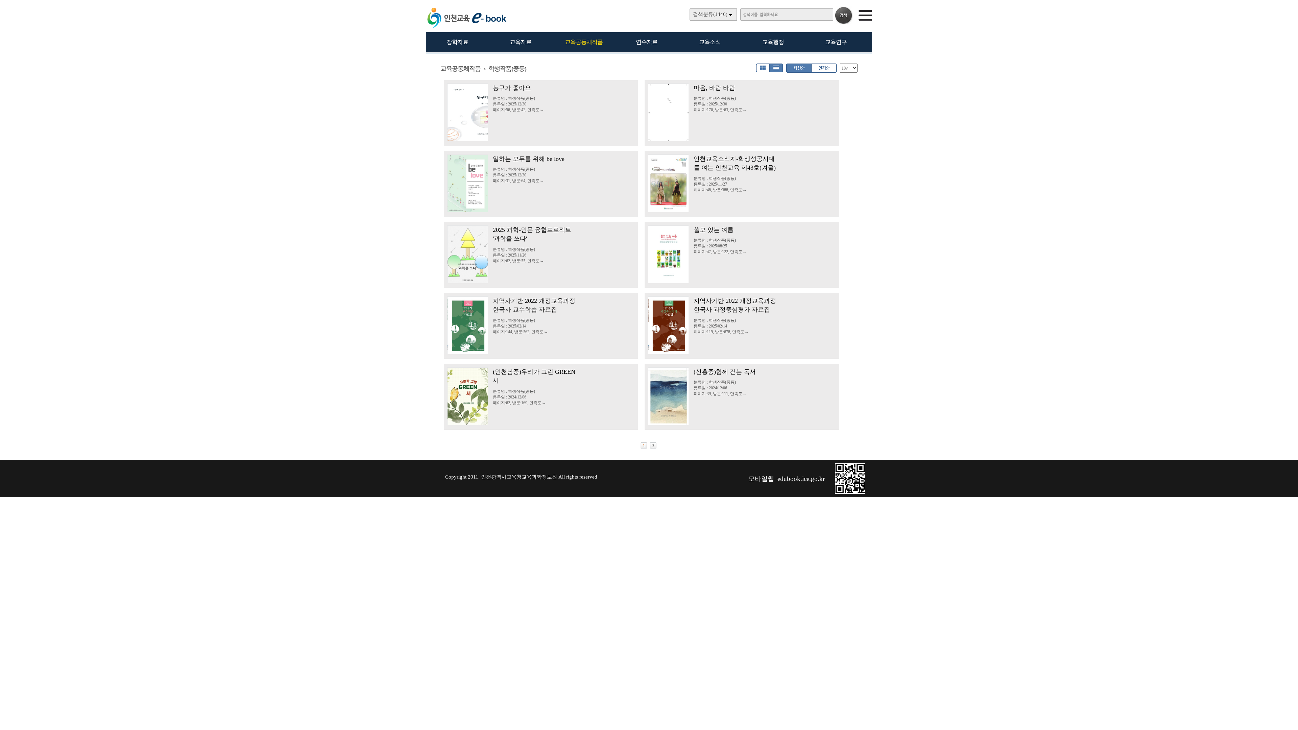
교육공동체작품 (584, 42)
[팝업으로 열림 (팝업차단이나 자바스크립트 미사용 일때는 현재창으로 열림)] (850, 492)
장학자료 (457, 42)
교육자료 (520, 42)
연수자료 (646, 42)
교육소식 (710, 42)
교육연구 (836, 42)
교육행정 (773, 42)
